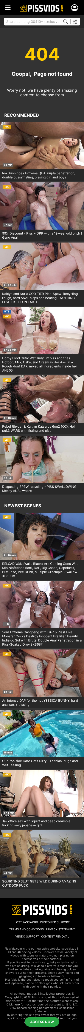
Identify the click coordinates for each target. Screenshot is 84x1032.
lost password (26, 922)
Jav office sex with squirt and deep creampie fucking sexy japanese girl (36, 823)
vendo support (27, 936)
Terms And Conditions (26, 929)
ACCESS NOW (42, 1022)
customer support (55, 922)
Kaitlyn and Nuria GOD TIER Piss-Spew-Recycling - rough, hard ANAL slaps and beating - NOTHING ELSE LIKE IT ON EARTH (41, 298)
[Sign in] (75, 8)
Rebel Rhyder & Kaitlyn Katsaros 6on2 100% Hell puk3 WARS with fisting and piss (39, 428)
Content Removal (55, 936)
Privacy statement (60, 929)
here (17, 1004)
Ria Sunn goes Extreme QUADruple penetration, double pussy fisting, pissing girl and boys (38, 175)
